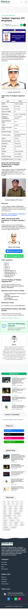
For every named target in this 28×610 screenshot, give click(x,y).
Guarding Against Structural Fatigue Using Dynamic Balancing (19, 390)
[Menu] (25, 2)
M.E (19, 318)
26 (21, 501)
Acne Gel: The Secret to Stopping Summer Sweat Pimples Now (17, 488)
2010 (5, 511)
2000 (10, 508)
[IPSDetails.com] (5, 2)
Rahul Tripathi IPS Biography (9, 215)
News (2, 566)
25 (17, 501)
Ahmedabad (17, 513)
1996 (10, 506)
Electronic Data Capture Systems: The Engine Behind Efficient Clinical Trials (18, 406)
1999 (5, 508)
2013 (4, 318)
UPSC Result (4, 569)
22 (4, 501)
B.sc (4, 518)
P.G (10, 525)
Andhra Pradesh (7, 515)
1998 (21, 506)
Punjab (21, 525)
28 (8, 504)
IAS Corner (4, 564)
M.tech (5, 525)
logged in (11, 419)
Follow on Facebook (15, 251)
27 (4, 504)
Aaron (8, 24)
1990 (5, 506)
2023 (10, 513)
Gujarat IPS (12, 15)
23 (8, 501)
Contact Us (4, 579)
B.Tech (10, 518)
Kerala (5, 522)
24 (12, 501)
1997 (16, 506)
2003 (21, 508)
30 (5, 318)
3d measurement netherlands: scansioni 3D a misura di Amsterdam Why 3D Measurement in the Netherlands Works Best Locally (19, 381)
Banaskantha (10, 318)
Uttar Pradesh (7, 529)
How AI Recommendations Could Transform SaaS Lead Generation (19, 398)
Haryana (12, 520)
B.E (19, 515)
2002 (16, 508)
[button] (21, 2)
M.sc (22, 522)
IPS (18, 520)
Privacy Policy (5, 584)
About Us (3, 577)
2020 (5, 513)
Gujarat (16, 318)
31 (21, 504)
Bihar (16, 518)
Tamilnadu (13, 527)
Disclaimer (4, 581)
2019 (21, 511)
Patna (16, 525)
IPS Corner (5, 15)
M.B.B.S (16, 522)
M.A (10, 522)
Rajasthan (6, 527)
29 (12, 504)
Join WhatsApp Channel (15, 256)
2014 (15, 511)
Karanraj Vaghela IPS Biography (16, 214)
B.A (14, 515)
